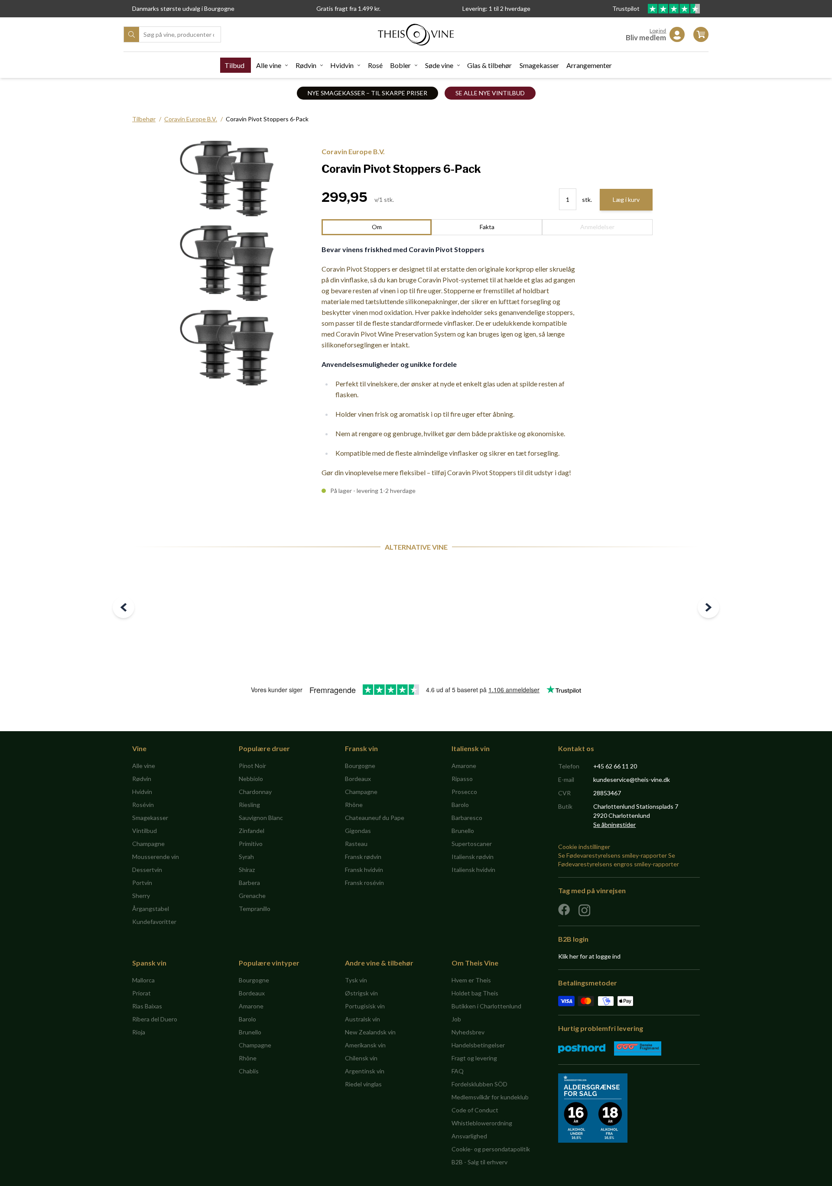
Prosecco (464, 791)
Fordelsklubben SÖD (479, 1084)
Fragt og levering (474, 1058)
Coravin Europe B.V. (190, 119)
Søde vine (439, 65)
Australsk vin (362, 1019)
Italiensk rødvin (473, 856)
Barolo (460, 804)
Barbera (249, 882)
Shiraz (247, 869)
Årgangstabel (150, 908)
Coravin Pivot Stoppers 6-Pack (267, 119)
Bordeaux (358, 778)
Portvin (142, 882)
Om (377, 226)
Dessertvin (147, 869)
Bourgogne (360, 765)
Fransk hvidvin (364, 869)
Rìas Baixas (147, 1006)
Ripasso (462, 778)
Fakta (487, 226)
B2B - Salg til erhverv (479, 1162)
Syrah (246, 856)
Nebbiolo (251, 778)
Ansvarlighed (469, 1136)
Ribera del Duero (154, 1019)
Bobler (400, 65)
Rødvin (306, 65)
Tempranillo (254, 908)
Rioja (138, 1032)
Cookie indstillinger (584, 846)
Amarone (464, 765)
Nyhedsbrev (468, 1032)
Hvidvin (342, 65)
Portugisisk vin (365, 1006)
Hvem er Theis (471, 980)
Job (456, 1019)
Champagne (148, 843)
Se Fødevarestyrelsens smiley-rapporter (612, 855)
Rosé (375, 65)
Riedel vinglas (363, 1084)
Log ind (658, 30)
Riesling (249, 804)
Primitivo (251, 843)
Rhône (354, 804)
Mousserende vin (155, 856)
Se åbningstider (614, 824)
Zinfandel (251, 830)
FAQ (458, 1071)
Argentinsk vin (364, 1071)
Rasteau (356, 843)
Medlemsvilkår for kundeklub (490, 1097)
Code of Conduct (475, 1110)
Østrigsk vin (361, 993)
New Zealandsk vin (370, 1032)
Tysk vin (356, 980)
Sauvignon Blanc (261, 817)
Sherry (141, 895)
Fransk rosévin (364, 882)
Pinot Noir (252, 765)
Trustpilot (626, 8)
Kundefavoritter (154, 921)
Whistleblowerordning (482, 1123)
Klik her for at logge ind (589, 956)
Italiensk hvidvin (473, 869)
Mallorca (143, 980)
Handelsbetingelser (478, 1045)
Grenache (252, 895)
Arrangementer (589, 65)
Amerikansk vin (365, 1045)
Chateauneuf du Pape (374, 817)
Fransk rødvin (363, 856)
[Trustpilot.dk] (674, 8)
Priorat (141, 993)
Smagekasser (539, 65)
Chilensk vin (361, 1058)
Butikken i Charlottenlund (486, 1006)
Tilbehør (144, 119)
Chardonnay (255, 791)
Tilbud (234, 65)
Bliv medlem (646, 37)
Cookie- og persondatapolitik (491, 1149)
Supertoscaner (472, 843)
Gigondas (358, 830)
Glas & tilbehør (489, 65)
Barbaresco (467, 817)
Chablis (249, 1071)
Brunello (463, 830)
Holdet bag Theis (475, 993)
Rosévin (143, 804)
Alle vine (268, 65)
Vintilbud (144, 830)
